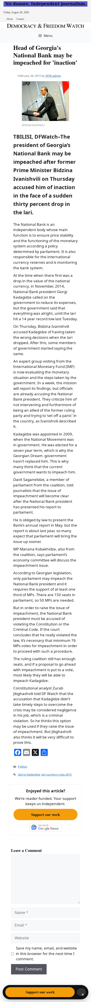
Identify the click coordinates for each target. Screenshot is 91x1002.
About (9, 19)
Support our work (45, 814)
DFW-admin (53, 76)
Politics (22, 766)
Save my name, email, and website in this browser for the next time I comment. (46, 953)
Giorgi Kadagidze (29, 774)
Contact (20, 19)
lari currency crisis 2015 (57, 774)
